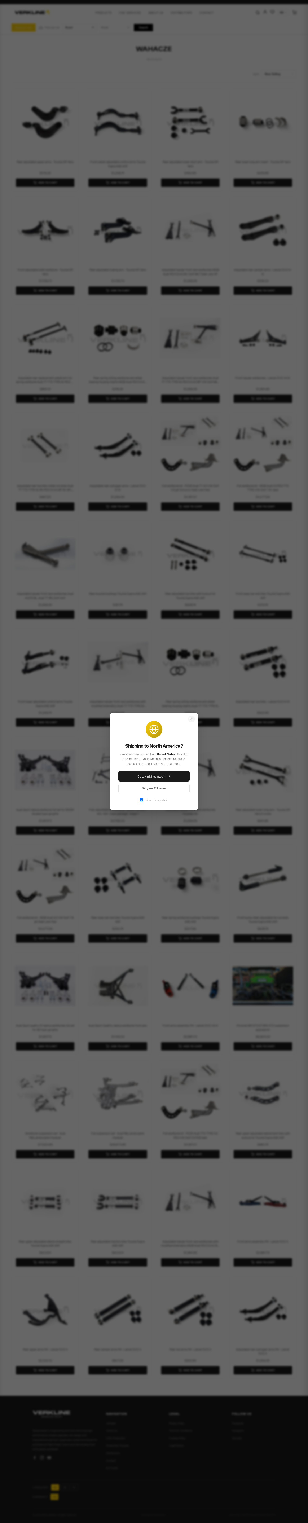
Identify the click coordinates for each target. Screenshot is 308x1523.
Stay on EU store (154, 788)
